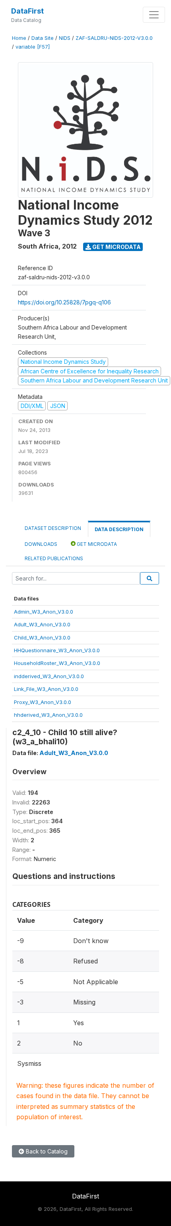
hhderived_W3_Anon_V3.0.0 (48, 715)
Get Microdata (116, 246)
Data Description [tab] (119, 529)
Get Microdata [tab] (96, 544)
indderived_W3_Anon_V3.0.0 (49, 676)
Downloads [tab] (41, 544)
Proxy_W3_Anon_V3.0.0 (42, 702)
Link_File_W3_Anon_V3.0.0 (46, 689)
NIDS (64, 38)
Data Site (42, 38)
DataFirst (27, 11)
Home (19, 38)
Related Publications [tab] (54, 558)
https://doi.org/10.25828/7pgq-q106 (64, 302)
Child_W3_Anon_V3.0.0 (42, 637)
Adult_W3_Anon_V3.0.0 (42, 624)
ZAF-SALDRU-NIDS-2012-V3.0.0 (114, 38)
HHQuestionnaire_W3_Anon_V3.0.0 (57, 650)
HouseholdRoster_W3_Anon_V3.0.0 (57, 663)
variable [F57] (33, 47)
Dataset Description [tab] (53, 528)
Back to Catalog (46, 1151)
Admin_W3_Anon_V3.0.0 (43, 611)
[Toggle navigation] (154, 15)
